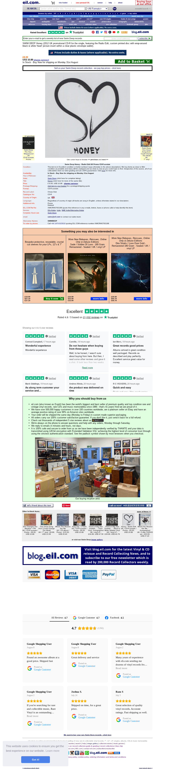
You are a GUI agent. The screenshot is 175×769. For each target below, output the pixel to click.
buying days (46, 24)
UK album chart (86, 16)
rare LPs (68, 19)
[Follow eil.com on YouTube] (82, 754)
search (78, 743)
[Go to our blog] (140, 32)
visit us (60, 24)
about (120, 3)
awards (92, 22)
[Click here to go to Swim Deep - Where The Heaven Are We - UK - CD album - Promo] (63, 524)
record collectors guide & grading (86, 746)
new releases (34, 16)
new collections (111, 24)
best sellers (112, 16)
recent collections (107, 746)
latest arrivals (58, 16)
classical (82, 22)
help (110, 3)
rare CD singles (105, 19)
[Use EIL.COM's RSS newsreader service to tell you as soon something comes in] (114, 753)
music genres (118, 743)
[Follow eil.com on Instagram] (72, 754)
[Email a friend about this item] (38, 506)
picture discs (106, 22)
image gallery (92, 743)
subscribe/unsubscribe (106, 749)
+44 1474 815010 (58, 223)
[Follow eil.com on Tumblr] (77, 754)
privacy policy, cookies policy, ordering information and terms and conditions (96, 757)
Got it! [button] (35, 759)
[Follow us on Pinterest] (93, 33)
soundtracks (61, 22)
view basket (63, 3)
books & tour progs (128, 19)
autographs (123, 22)
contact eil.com (90, 749)
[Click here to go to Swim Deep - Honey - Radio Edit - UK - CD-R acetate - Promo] (128, 524)
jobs (146, 24)
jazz (73, 22)
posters (145, 19)
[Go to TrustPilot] (57, 33)
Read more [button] (121, 668)
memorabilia (139, 22)
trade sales (73, 24)
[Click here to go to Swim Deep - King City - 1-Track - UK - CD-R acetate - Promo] (79, 524)
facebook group (132, 24)
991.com (78, 749)
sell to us (31, 24)
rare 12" (90, 19)
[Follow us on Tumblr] (110, 33)
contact (100, 3)
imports (33, 22)
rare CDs (43, 19)
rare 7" (79, 19)
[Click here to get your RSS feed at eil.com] (124, 33)
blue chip (30, 19)
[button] (134, 574)
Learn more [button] (52, 750)
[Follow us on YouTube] (114, 33)
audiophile (46, 22)
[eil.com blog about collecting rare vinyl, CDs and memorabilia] (87, 564)
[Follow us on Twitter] (101, 33)
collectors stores (91, 24)
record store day (137, 16)
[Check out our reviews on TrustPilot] (98, 420)
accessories (69, 743)
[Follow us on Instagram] (105, 33)
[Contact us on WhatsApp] (118, 33)
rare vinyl (55, 19)
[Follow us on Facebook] (97, 33)
